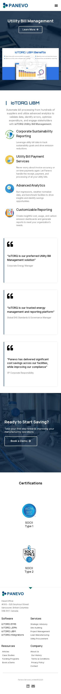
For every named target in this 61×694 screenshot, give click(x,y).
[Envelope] (33, 686)
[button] (56, 5)
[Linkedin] (28, 686)
